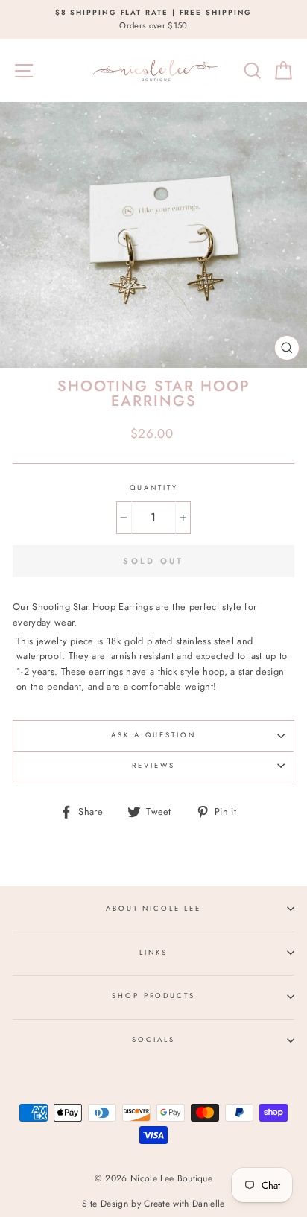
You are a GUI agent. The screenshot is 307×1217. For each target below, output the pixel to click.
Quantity (154, 488)
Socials (153, 1040)
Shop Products (153, 996)
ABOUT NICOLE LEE (153, 908)
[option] (153, 19)
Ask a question (153, 735)
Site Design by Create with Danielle (153, 1203)
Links (153, 952)
